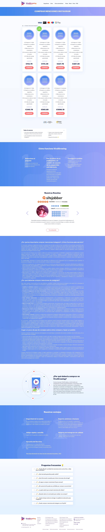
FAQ (77, 3)
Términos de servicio (71, 529)
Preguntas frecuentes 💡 (53, 137)
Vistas (66, 3)
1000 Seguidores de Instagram (66, 520)
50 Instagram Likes (49, 517)
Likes (51, 3)
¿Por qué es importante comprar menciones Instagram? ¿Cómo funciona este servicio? (33, 133)
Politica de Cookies (79, 529)
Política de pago (45, 529)
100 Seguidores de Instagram (51, 520)
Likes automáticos (59, 3)
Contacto (39, 523)
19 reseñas (64, 201)
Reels (70, 3)
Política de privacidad (54, 529)
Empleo (38, 520)
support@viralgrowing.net (79, 519)
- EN (30, 527)
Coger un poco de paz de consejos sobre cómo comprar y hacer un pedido (55, 134)
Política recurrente (62, 529)
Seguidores (46, 3)
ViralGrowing (24, 527)
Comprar (29, 67)
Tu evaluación (52, 230)
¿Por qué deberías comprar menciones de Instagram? (33, 136)
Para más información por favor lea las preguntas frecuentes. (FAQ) (43, 453)
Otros (74, 3)
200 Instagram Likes (64, 517)
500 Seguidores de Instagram (51, 522)
